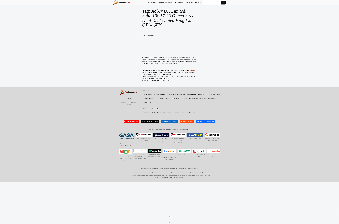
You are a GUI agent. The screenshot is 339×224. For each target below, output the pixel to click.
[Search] (223, 2)
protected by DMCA (192, 168)
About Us (171, 63)
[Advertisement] (169, 196)
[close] (170, 217)
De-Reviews (128, 98)
